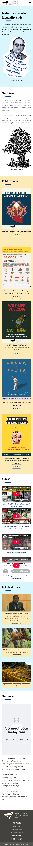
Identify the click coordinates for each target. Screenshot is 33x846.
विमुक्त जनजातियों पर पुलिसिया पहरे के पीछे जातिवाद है (16, 685)
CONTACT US (16, 836)
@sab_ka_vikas (7, 780)
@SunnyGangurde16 (10, 777)
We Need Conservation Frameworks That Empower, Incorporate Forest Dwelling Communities (16, 652)
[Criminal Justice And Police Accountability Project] (10, 3)
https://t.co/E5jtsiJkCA (12, 786)
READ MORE (16, 234)
